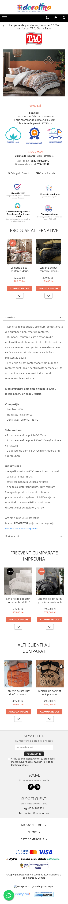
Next (62, 76)
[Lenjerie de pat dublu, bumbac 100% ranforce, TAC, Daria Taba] (34, 72)
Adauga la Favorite (20, 173)
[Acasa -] (34, 7)
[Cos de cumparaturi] (56, 17)
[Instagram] (37, 787)
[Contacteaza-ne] (47, 17)
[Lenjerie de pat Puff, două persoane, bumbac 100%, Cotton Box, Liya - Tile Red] (18, 673)
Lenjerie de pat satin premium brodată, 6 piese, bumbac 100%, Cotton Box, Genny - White (18, 600)
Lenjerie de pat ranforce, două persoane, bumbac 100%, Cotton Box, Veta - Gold (48, 269)
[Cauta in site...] (64, 17)
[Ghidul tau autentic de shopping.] (22, 894)
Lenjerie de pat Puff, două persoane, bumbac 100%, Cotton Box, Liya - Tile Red (18, 692)
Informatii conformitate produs (21, 528)
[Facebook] (31, 787)
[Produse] (5, 18)
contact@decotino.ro (36, 813)
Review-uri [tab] (12, 536)
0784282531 (36, 808)
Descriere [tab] (10, 317)
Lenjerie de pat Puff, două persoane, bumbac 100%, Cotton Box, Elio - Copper (50, 692)
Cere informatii (47, 173)
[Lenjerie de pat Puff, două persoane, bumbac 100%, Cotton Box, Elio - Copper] (50, 673)
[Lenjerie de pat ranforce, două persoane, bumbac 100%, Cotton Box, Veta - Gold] (48, 251)
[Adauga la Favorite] (20, 296)
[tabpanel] (34, 72)
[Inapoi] (2, 26)
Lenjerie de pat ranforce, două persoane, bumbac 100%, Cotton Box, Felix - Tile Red (20, 269)
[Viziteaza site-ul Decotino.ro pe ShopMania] (44, 894)
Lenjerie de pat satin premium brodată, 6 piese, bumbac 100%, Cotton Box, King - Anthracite (49, 600)
